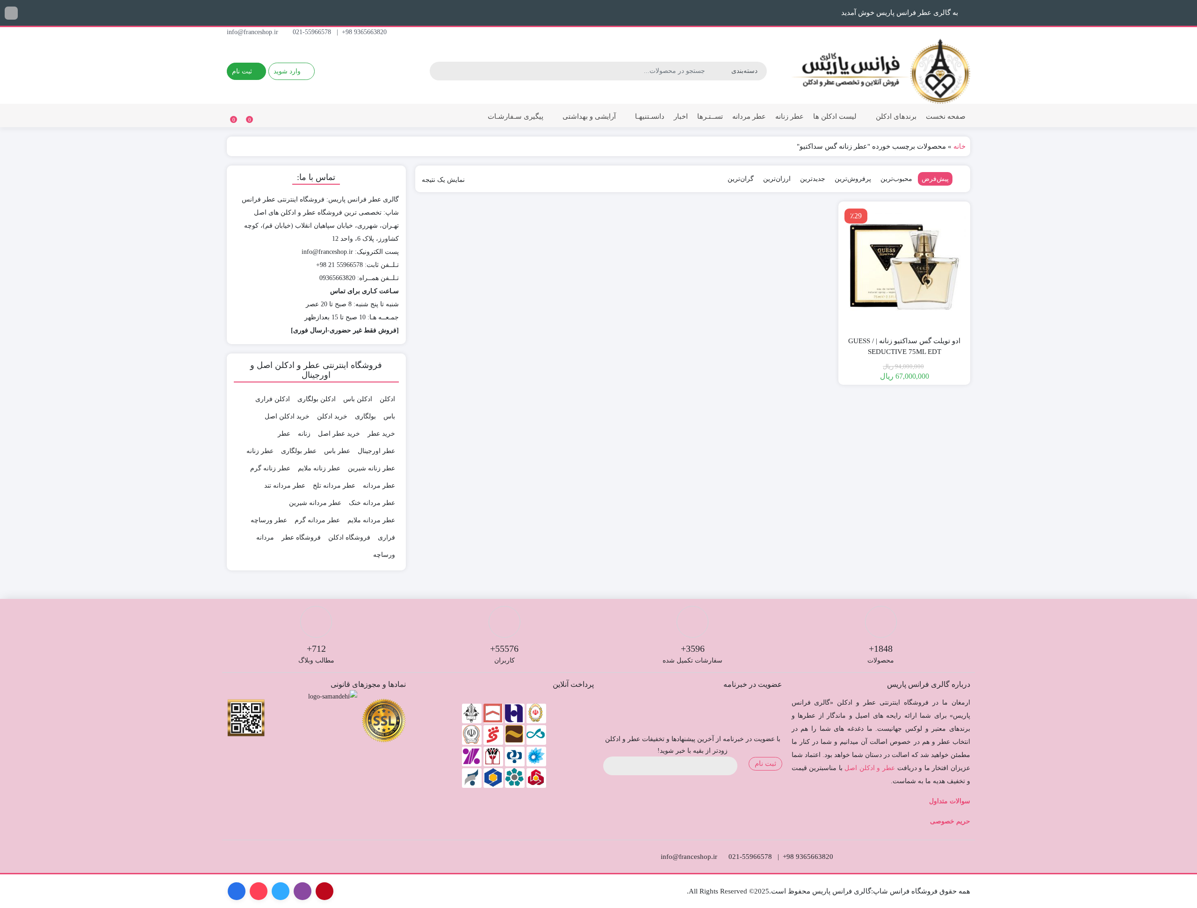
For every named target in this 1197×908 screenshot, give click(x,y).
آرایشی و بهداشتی (588, 116)
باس (389, 416)
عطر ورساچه (269, 520)
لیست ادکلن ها (835, 116)
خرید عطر (381, 433)
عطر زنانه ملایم (319, 468)
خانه (959, 146)
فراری (386, 537)
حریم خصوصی (950, 821)
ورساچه (384, 554)
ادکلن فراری (272, 399)
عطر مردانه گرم (317, 520)
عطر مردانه (749, 116)
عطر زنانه (789, 116)
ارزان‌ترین (777, 178)
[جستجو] (438, 71)
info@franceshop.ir (253, 32)
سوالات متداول (949, 801)
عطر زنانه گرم (270, 468)
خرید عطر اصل (339, 433)
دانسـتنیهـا (648, 116)
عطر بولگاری (299, 450)
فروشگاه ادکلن (349, 537)
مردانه (265, 537)
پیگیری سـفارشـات (515, 116)
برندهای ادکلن (895, 116)
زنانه (304, 433)
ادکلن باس (357, 399)
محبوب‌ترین (896, 178)
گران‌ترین (741, 178)
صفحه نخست (946, 116)
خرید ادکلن (332, 416)
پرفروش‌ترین (853, 178)
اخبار (681, 116)
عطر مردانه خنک (372, 502)
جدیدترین (812, 178)
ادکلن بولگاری (316, 399)
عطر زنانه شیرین (371, 468)
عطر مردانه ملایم (371, 520)
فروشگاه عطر (301, 537)
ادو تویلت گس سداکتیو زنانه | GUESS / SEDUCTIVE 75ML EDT (904, 346)
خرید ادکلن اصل (287, 416)
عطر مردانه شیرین (315, 502)
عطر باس (337, 450)
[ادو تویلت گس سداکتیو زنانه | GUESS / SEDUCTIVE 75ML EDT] (904, 267)
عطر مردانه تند (284, 485)
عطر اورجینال (376, 450)
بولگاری (365, 416)
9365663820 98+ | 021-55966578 (341, 32)
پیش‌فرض (935, 178)
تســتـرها (710, 116)
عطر (284, 433)
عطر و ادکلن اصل (869, 767)
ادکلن (387, 399)
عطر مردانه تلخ (334, 485)
